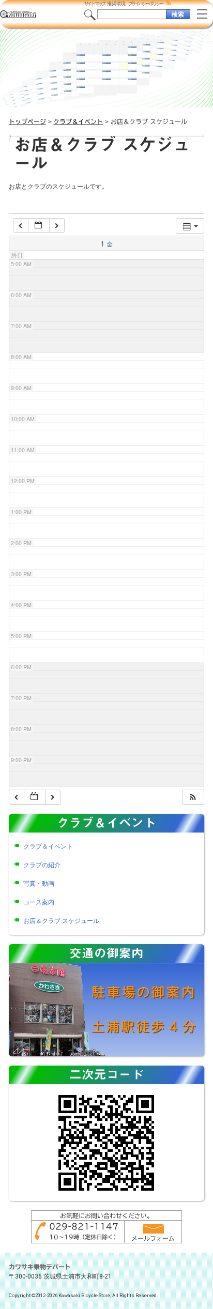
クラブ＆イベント (78, 121)
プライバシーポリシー (145, 3)
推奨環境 (116, 3)
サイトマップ (94, 3)
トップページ (27, 121)
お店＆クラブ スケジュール (61, 921)
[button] (192, 797)
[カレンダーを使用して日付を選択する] (39, 225)
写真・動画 (38, 883)
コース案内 (38, 902)
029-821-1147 (83, 1226)
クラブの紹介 (41, 865)
